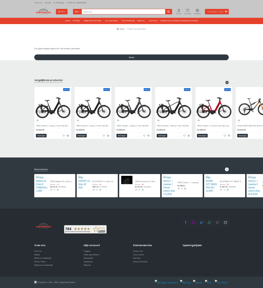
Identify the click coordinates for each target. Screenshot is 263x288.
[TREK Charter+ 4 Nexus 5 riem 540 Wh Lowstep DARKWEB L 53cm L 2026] (93, 105)
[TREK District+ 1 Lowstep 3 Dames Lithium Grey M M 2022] (254, 186)
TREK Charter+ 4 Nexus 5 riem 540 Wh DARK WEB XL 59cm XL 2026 (173, 126)
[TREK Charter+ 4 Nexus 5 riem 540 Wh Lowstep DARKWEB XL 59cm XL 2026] (52, 105)
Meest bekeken (41, 169)
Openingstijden (192, 245)
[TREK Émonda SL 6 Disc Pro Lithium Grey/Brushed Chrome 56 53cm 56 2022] (127, 180)
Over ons (39, 245)
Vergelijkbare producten (48, 80)
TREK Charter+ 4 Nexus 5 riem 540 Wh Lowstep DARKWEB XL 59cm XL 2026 (53, 126)
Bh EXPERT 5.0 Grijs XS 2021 (104, 181)
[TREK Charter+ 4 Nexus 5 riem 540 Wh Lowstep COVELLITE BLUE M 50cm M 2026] (133, 105)
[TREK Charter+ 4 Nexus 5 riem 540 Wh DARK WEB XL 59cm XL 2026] (173, 105)
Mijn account (92, 245)
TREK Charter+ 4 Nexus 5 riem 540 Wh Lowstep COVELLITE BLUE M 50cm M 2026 (133, 126)
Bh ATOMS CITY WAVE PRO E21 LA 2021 (232, 181)
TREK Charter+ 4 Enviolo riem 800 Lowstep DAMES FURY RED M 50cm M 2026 (214, 126)
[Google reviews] (166, 282)
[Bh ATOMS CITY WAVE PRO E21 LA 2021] (212, 184)
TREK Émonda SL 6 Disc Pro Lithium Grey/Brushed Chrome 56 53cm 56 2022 (147, 181)
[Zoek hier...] (168, 11)
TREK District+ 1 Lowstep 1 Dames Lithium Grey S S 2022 (189, 182)
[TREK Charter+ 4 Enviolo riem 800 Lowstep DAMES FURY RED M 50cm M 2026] (213, 105)
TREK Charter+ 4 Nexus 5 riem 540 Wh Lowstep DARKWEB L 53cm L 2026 (93, 126)
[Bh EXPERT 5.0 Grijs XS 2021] (84, 182)
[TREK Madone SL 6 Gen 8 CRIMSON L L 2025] (42, 184)
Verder (131, 57)
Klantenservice (142, 245)
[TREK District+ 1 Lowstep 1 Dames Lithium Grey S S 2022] (169, 186)
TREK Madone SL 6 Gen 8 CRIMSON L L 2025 (62, 181)
